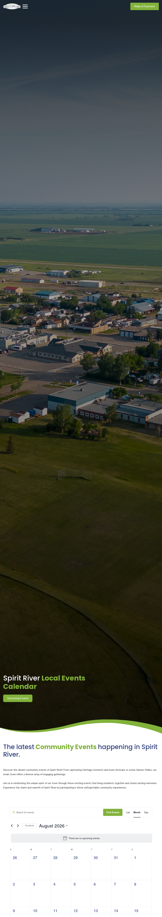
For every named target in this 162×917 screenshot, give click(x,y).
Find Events (112, 812)
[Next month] (18, 826)
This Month (29, 825)
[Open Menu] (25, 6)
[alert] (81, 838)
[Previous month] (12, 826)
